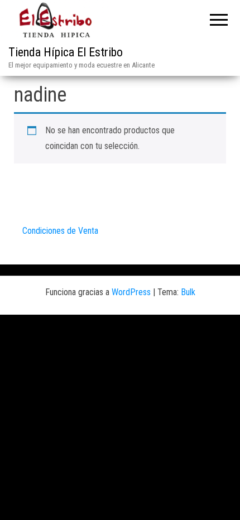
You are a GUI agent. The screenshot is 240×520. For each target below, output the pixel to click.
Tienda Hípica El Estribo (65, 52)
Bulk (188, 292)
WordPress (131, 292)
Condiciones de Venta (60, 230)
